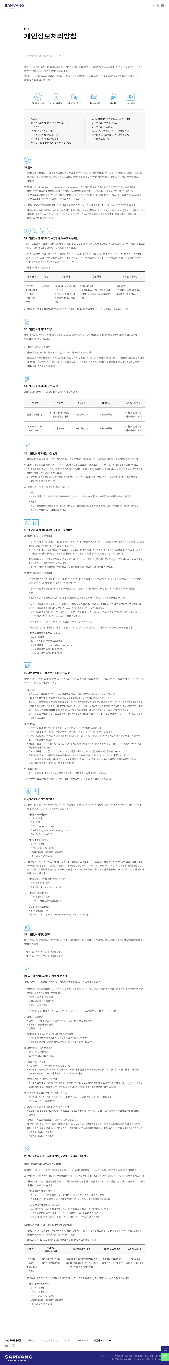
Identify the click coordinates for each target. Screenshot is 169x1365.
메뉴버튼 (162, 5)
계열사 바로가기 (101, 1340)
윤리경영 (82, 1340)
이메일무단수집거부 (49, 1340)
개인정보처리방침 (13, 1340)
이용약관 (31, 1340)
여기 (29, 366)
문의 (153, 6)
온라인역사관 (165, 1349)
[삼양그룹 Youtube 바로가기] (6, 1345)
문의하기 (68, 1340)
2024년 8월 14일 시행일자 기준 (39, 56)
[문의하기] (165, 1357)
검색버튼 (157, 5)
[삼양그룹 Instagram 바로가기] (13, 1345)
